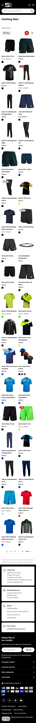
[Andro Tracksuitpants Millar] (10, 130)
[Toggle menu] (3, 5)
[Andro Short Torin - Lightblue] (2, 514)
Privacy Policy (6, 710)
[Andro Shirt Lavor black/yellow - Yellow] (19, 345)
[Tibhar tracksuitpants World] (10, 188)
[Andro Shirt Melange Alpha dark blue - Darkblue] (2, 235)
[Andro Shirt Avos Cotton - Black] (19, 374)
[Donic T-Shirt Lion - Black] (19, 456)
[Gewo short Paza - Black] (2, 261)
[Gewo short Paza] (10, 245)
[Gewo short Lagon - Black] (2, 288)
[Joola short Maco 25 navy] (26, 101)
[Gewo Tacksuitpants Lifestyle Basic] (10, 440)
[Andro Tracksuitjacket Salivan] (10, 327)
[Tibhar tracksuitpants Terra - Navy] (19, 487)
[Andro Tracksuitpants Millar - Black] (2, 148)
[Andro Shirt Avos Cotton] (26, 356)
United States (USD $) (11, 683)
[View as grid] (26, 33)
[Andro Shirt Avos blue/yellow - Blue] (19, 403)
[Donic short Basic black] (26, 46)
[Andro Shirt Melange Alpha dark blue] (10, 216)
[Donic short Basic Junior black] (10, 159)
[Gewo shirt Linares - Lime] (19, 317)
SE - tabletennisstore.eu (15, 717)
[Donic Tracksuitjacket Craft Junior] (26, 526)
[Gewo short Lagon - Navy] (19, 175)
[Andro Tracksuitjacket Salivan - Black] (2, 345)
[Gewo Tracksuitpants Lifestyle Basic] (10, 101)
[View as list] (32, 33)
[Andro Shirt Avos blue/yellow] (26, 385)
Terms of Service (20, 713)
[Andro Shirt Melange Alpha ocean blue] (10, 526)
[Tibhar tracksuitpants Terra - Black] (2, 487)
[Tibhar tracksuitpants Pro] (26, 130)
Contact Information (9, 706)
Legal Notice (22, 706)
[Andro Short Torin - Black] (2, 62)
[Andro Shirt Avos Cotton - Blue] (22, 374)
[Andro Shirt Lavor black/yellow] (26, 327)
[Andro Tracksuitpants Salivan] (26, 72)
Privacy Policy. (6, 657)
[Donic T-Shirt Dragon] (10, 72)
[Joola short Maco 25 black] (26, 272)
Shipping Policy (7, 713)
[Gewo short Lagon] (26, 159)
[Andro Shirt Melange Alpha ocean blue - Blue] (2, 545)
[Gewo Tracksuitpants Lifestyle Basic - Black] (2, 120)
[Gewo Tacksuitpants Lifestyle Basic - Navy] (2, 458)
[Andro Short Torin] (10, 46)
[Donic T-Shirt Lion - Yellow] (19, 204)
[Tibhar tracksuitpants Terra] (10, 469)
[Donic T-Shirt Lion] (26, 188)
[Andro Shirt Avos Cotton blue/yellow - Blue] (2, 403)
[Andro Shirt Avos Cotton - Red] (25, 374)
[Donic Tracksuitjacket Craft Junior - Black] (19, 545)
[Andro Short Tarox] (10, 413)
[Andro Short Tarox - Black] (2, 429)
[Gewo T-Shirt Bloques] (10, 300)
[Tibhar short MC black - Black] (19, 232)
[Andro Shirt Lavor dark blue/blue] (10, 356)
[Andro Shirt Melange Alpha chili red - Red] (19, 516)
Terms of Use (26, 655)
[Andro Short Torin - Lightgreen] (19, 430)
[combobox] (18, 11)
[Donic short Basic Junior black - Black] (2, 177)
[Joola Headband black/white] (26, 245)
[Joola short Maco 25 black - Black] (19, 290)
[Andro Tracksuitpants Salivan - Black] (19, 91)
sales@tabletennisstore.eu (16, 629)
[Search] (32, 11)
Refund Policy (18, 710)
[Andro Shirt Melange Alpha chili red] (26, 497)
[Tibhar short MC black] (26, 216)
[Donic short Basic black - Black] (19, 62)
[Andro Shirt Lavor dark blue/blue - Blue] (2, 374)
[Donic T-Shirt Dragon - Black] (2, 88)
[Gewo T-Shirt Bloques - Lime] (2, 317)
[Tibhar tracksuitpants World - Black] (2, 206)
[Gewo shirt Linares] (26, 300)
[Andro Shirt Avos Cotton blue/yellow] (10, 385)
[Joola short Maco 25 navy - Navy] (19, 120)
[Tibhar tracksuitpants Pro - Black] (19, 148)
